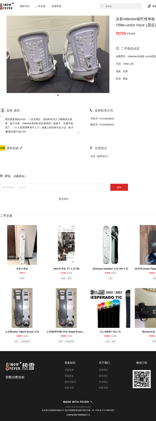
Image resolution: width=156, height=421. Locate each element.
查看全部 (69, 387)
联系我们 (103, 381)
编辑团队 (103, 375)
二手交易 (40, 6)
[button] (56, 95)
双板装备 (69, 375)
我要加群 (103, 387)
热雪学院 (56, 6)
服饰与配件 (70, 381)
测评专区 (25, 6)
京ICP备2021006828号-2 (78, 414)
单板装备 (69, 369)
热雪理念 (103, 369)
